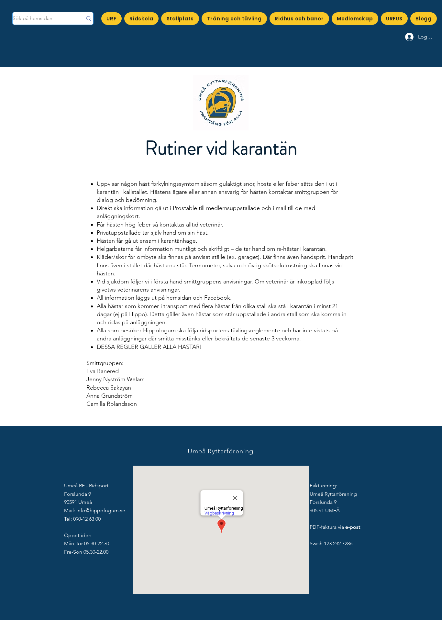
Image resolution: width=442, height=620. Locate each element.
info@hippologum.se (100, 510)
